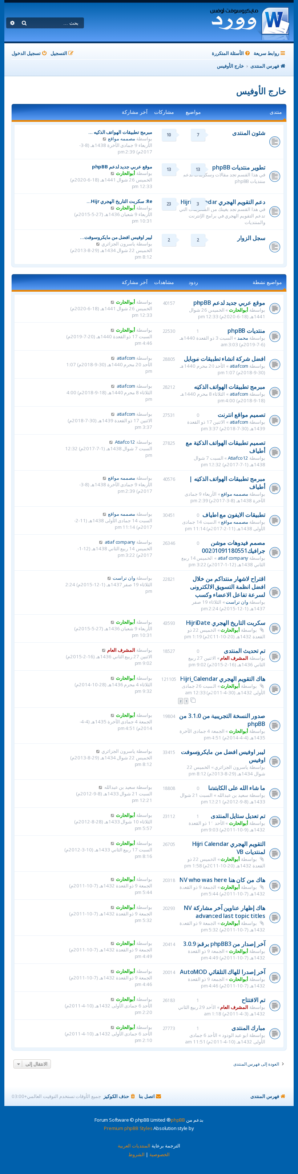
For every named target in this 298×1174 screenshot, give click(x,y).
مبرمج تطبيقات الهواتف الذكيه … (120, 132)
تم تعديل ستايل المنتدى (238, 816)
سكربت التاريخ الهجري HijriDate (225, 623)
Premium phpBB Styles (128, 1128)
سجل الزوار (251, 238)
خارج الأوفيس (261, 91)
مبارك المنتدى (248, 1028)
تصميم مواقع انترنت (241, 415)
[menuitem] (231, 53)
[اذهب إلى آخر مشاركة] (112, 302)
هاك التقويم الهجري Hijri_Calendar (222, 679)
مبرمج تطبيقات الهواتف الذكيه (229, 387)
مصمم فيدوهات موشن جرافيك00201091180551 (233, 547)
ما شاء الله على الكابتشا (236, 788)
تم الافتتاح (253, 1000)
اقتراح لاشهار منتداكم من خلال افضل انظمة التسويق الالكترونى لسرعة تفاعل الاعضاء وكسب (227, 587)
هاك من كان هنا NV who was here (222, 880)
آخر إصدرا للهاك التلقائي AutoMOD (222, 972)
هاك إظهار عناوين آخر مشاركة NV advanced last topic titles (224, 912)
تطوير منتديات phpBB (238, 167)
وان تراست (237, 602)
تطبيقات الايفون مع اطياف (233, 515)
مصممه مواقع (121, 138)
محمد (242, 338)
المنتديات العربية (134, 1145)
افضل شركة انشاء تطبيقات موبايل (224, 359)
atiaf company (233, 558)
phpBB (178, 1120)
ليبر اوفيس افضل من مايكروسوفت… (116, 237)
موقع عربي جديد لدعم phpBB (122, 166)
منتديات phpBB (246, 331)
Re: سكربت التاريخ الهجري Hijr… (119, 201)
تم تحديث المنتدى (244, 651)
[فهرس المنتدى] (249, 22)
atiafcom (239, 366)
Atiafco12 (238, 458)
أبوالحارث (125, 173)
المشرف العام (234, 658)
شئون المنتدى (248, 133)
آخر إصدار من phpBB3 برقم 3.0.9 (224, 944)
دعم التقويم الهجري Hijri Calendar (223, 202)
